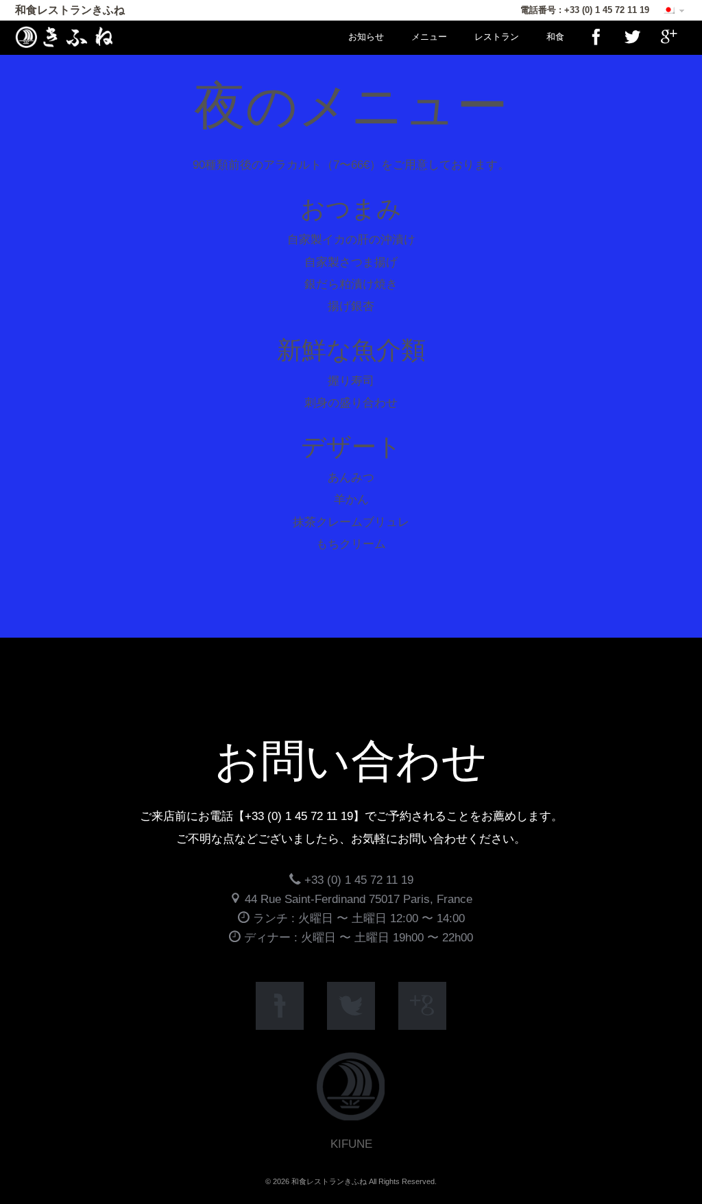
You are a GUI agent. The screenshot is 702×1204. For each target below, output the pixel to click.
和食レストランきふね (70, 10)
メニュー (429, 37)
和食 (555, 37)
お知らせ (366, 37)
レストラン (496, 37)
